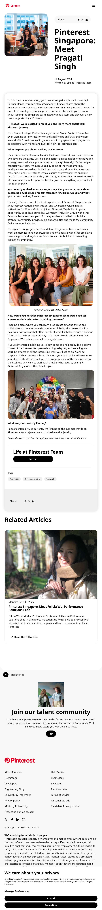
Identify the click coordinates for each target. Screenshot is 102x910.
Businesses (57, 777)
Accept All (51, 898)
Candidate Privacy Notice (65, 806)
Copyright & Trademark (18, 794)
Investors (56, 783)
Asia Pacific (14, 479)
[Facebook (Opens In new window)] (12, 820)
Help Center (57, 772)
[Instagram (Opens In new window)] (23, 820)
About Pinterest (13, 772)
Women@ (50, 479)
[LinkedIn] (87, 19)
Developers (11, 783)
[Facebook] (78, 19)
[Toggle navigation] (94, 5)
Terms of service (60, 794)
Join (51, 733)
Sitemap (9, 827)
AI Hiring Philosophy (16, 806)
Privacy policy (12, 800)
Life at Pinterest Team (38, 452)
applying (43, 438)
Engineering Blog (14, 789)
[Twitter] (82, 19)
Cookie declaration (28, 827)
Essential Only (51, 905)
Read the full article (26, 637)
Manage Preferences (17, 891)
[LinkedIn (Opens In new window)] (17, 820)
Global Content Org (32, 479)
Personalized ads (60, 800)
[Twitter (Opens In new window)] (6, 820)
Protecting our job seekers (19, 811)
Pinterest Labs (59, 789)
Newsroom (11, 777)
